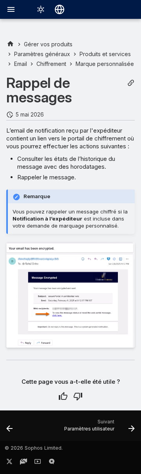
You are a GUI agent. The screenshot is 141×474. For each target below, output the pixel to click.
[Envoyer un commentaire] (51, 463)
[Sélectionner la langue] (59, 9)
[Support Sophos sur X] (9, 463)
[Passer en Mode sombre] (41, 9)
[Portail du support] (23, 463)
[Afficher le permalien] (131, 83)
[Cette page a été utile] (63, 396)
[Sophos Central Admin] (10, 44)
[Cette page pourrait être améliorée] (78, 396)
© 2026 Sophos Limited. (34, 448)
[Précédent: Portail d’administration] (9, 428)
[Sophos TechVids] (37, 463)
